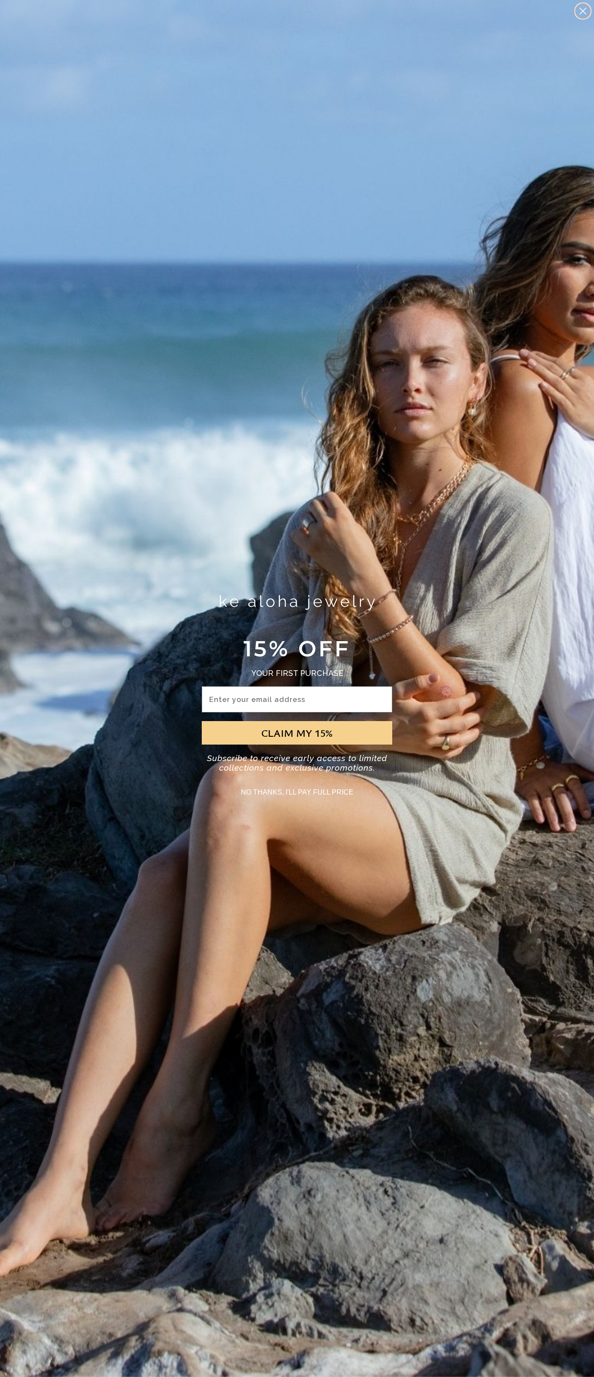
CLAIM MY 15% (297, 733)
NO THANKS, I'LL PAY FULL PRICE (297, 792)
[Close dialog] (583, 11)
